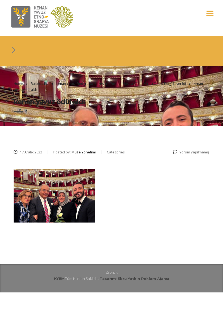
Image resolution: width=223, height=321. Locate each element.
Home (18, 83)
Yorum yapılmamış (194, 152)
